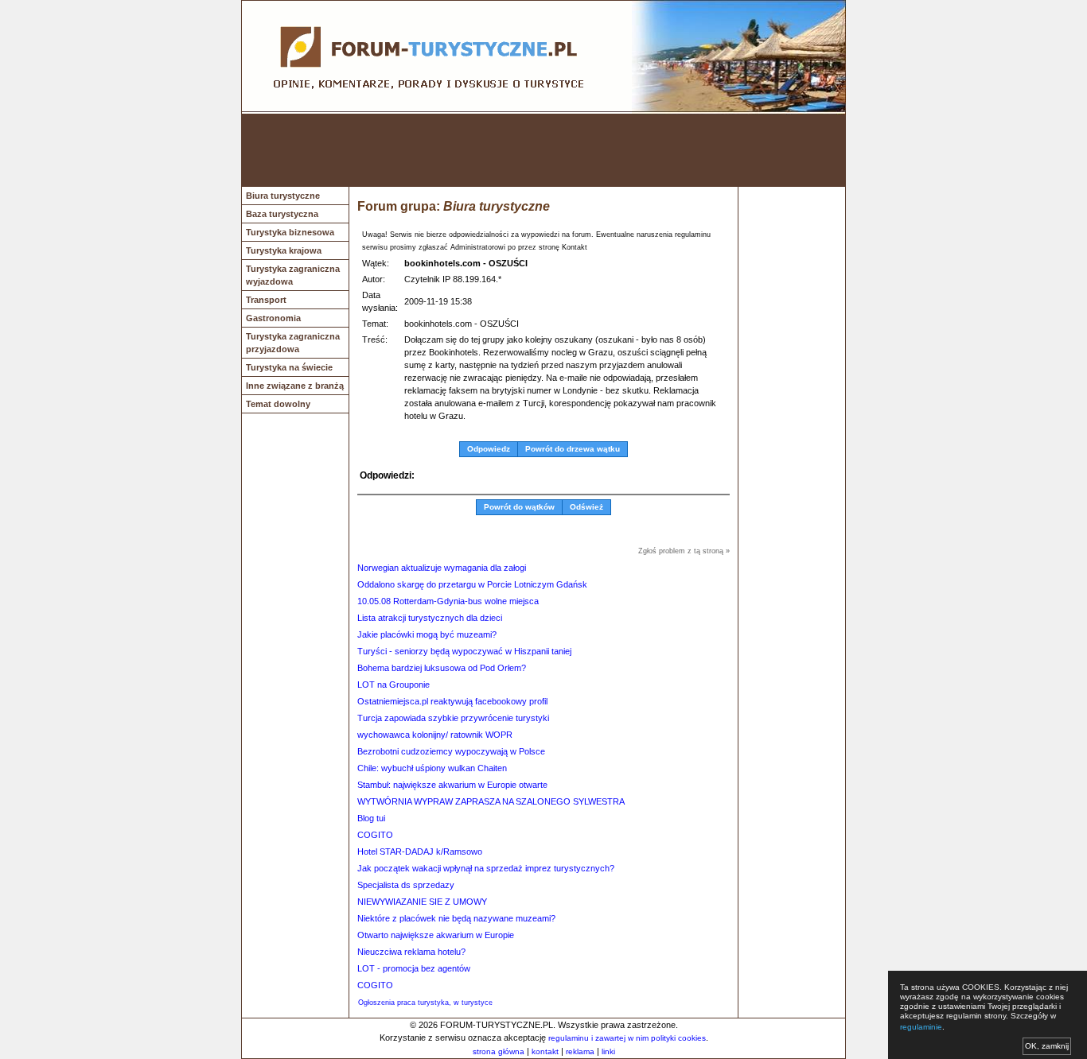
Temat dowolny (278, 404)
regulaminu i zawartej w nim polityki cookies (627, 1038)
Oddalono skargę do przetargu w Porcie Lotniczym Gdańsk (472, 584)
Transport (266, 300)
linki (608, 1051)
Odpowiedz (488, 448)
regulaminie (921, 1026)
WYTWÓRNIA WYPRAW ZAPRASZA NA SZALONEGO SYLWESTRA (491, 801)
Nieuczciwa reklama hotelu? (411, 951)
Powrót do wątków (519, 506)
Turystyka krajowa (283, 250)
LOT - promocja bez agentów (413, 968)
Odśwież (586, 506)
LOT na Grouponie (393, 684)
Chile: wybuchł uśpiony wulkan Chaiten (432, 768)
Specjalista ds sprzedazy (405, 885)
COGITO (375, 835)
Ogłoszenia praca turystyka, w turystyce (425, 1003)
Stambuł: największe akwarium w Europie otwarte (452, 784)
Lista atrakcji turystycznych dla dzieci (429, 618)
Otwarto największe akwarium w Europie (435, 935)
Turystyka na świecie (289, 367)
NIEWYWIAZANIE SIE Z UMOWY (422, 901)
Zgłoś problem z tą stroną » (684, 551)
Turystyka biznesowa (290, 232)
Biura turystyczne (283, 195)
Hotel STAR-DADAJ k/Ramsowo (419, 851)
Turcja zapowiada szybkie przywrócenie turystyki (453, 718)
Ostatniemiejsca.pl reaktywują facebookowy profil (452, 701)
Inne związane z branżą (295, 385)
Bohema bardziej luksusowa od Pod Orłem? (441, 668)
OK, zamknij (1047, 1046)
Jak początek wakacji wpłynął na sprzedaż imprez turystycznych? (485, 868)
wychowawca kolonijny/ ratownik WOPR (434, 734)
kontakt (545, 1051)
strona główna (498, 1051)
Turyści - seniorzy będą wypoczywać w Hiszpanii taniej (464, 651)
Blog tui (371, 818)
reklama (580, 1051)
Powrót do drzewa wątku (572, 448)
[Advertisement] (543, 150)
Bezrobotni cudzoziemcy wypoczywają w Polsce (451, 751)
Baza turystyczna (282, 214)
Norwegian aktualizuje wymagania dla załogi (441, 567)
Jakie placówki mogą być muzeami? (427, 634)
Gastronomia (273, 318)
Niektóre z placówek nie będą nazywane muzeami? (456, 918)
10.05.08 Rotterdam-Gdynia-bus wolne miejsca (448, 601)
